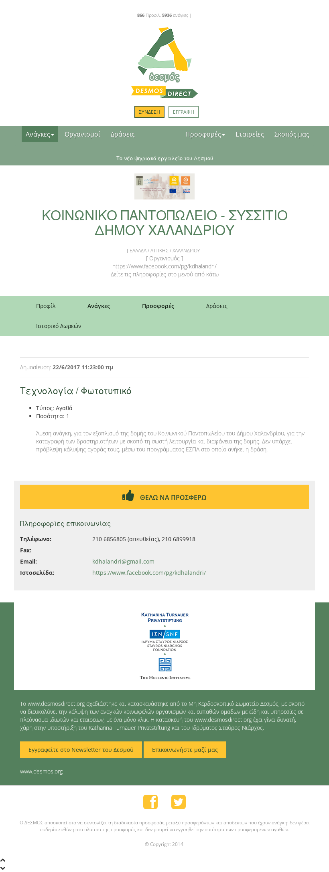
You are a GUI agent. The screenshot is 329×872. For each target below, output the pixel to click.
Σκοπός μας (291, 134)
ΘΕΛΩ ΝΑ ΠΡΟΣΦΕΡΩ (172, 497)
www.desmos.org (41, 771)
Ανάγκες (38, 134)
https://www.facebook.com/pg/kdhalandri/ (149, 572)
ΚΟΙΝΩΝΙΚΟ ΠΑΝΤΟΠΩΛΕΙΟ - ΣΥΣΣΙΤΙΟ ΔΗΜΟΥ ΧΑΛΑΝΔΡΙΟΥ (165, 222)
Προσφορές (203, 134)
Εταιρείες (250, 134)
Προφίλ (45, 306)
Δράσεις (123, 134)
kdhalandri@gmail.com (123, 561)
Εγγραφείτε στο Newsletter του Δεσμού (81, 749)
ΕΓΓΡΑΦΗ (183, 112)
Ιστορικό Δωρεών (58, 326)
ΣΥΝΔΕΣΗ (149, 112)
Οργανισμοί (82, 134)
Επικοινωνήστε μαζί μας (185, 749)
